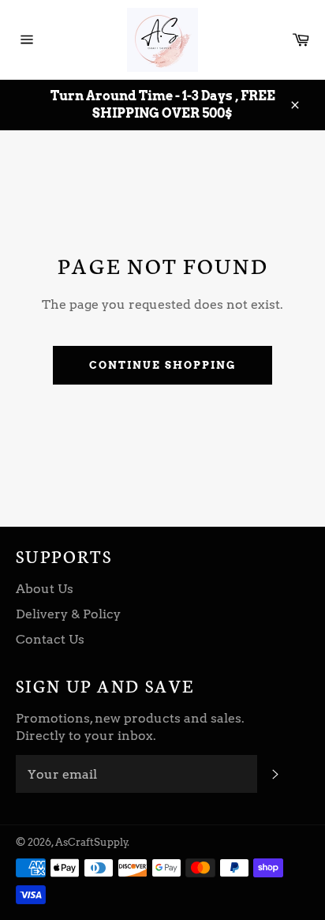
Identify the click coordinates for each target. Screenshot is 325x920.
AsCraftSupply (91, 842)
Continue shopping (162, 365)
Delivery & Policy (68, 613)
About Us (44, 588)
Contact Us (50, 639)
